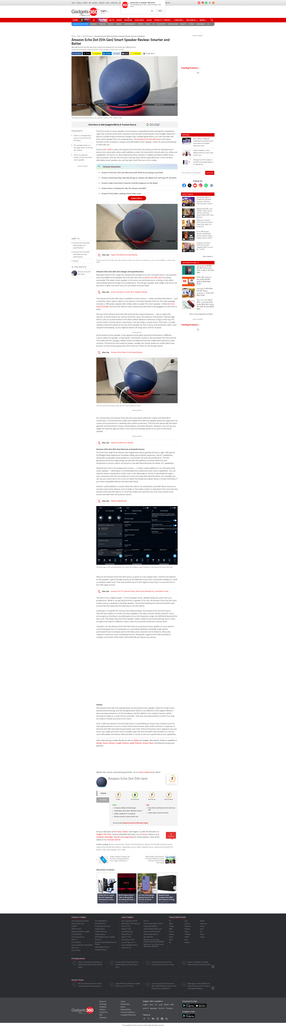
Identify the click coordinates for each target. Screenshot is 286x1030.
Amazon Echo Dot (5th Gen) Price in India (158, 844)
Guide (149, 20)
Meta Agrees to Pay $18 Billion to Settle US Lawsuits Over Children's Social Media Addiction (199, 986)
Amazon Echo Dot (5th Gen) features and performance (81, 254)
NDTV (73, 3)
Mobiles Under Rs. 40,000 (80, 932)
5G (208, 24)
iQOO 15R (75, 948)
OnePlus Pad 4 (100, 929)
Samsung (203, 924)
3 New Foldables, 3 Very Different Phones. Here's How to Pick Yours (203, 153)
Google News (129, 837)
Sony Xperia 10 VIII (127, 940)
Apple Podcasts (136, 743)
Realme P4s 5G (126, 934)
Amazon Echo (119, 844)
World (79, 3)
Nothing (187, 929)
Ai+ (170, 921)
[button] (175, 888)
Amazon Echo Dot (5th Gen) (149, 139)
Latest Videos (187, 194)
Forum (144, 834)
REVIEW (103, 793)
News (119, 20)
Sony (202, 929)
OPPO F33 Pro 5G (101, 932)
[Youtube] (195, 185)
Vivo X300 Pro (76, 942)
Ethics (123, 1007)
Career (123, 1002)
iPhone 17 (98, 940)
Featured (186, 135)
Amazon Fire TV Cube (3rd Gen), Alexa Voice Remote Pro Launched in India (139, 591)
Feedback (102, 1007)
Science (191, 24)
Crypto (140, 24)
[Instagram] (200, 185)
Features (139, 20)
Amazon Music (148, 743)
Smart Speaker (112, 850)
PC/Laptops (161, 24)
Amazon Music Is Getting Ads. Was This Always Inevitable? (123, 188)
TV (153, 24)
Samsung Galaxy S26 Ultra (80, 921)
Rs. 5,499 (108, 149)
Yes (160, 11)
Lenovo (187, 924)
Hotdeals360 (173, 24)
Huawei (171, 934)
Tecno (202, 934)
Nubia (186, 932)
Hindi (151, 1005)
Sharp (202, 926)
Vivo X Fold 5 (76, 950)
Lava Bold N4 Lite (127, 932)
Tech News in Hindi (189, 263)
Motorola (188, 926)
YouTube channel (113, 839)
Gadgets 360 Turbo (103, 834)
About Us (102, 1002)
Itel (170, 942)
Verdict (75, 261)
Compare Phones (101, 950)
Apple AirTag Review (118, 501)
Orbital (136, 740)
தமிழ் (160, 1005)
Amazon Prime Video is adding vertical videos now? (121, 193)
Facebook (100, 837)
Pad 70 (146, 921)
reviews (125, 831)
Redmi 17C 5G (126, 937)
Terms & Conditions (128, 1012)
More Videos (207, 256)
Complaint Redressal (128, 1015)
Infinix (171, 937)
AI (94, 20)
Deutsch (162, 1008)
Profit (85, 3)
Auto (111, 20)
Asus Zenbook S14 (78, 937)
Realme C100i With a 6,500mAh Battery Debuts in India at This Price (199, 963)
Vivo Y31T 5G (125, 926)
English (145, 1005)
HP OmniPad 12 (100, 924)
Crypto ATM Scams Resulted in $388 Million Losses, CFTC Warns (128, 985)
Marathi (167, 3)
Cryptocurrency (100, 934)
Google (171, 926)
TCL (201, 932)
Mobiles (94, 24)
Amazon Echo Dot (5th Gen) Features (109, 847)
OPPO (187, 937)
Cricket (101, 3)
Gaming (119, 24)
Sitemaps (103, 1004)
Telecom (102, 24)
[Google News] (211, 185)
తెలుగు (166, 1005)
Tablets (183, 24)
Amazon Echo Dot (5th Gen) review (135, 823)
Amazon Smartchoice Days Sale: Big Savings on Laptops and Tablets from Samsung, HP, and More (138, 178)
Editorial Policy (126, 1010)
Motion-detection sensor (145, 847)
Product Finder (162, 20)
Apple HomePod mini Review (122, 442)
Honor (171, 932)
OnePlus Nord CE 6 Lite (102, 926)
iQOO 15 (74, 940)
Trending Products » (190, 68)
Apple (171, 924)
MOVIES (94, 3)
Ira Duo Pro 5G (126, 948)
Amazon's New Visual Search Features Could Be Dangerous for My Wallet (129, 183)
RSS (100, 1015)
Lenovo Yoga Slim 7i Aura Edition (82, 945)
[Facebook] (184, 185)
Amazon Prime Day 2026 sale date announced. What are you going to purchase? (132, 172)
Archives (102, 1010)
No (152, 11)
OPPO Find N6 (76, 929)
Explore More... (137, 198)
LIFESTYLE (114, 3)
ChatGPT (74, 926)
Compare (178, 20)
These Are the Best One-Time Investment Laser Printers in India (162, 963)
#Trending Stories (78, 959)
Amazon (111, 844)
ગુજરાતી (145, 1008)
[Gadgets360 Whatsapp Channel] (206, 185)
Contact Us (103, 1012)
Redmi (202, 921)
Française (169, 1008)
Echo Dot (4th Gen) (154, 277)
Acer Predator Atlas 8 (151, 934)
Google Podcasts (122, 743)
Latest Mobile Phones (102, 947)
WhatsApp (109, 837)
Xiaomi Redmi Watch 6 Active (153, 924)
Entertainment (129, 24)
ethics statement (145, 772)
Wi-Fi (119, 850)
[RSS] (213, 3)
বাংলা (155, 1005)
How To (111, 24)
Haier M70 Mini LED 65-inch (153, 929)
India (104, 850)
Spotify (99, 743)
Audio (148, 24)
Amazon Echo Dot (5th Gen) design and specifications (81, 245)
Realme (187, 942)
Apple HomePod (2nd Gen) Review (124, 255)
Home (75, 20)
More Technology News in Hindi (201, 314)
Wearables (201, 24)
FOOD (107, 3)
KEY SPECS (103, 800)
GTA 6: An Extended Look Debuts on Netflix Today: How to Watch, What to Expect (90, 964)
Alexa (124, 850)
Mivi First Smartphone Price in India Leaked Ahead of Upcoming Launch (90, 985)
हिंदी (90, 3)
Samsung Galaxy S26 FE (129, 921)
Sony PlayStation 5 (101, 921)
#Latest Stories (78, 980)
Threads (117, 837)
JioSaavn (112, 743)
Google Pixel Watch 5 (151, 926)
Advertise (102, 1018)
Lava (186, 921)
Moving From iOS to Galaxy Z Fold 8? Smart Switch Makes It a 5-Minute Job (203, 162)
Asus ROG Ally (148, 937)
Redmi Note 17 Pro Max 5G (130, 924)
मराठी (171, 1005)
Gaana (105, 743)
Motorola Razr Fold (78, 924)
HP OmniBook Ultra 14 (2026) (105, 937)
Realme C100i (126, 929)
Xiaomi (202, 937)
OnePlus (187, 934)
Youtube (153, 1018)
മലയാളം (153, 1008)
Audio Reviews (88, 36)
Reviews (128, 20)
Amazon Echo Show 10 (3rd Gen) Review (126, 352)
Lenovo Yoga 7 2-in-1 (128, 942)
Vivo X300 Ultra (77, 934)
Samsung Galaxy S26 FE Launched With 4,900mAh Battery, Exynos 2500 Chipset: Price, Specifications (163, 986)
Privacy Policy (125, 1004)
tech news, (118, 831)
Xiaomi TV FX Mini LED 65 (152, 932)
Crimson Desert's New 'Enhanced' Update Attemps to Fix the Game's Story (127, 964)
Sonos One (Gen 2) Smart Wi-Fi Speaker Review (129, 292)
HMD (170, 929)
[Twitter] (189, 185)
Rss (166, 1018)
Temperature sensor (129, 847)
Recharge (191, 20)
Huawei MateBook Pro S (129, 945)
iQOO (171, 940)
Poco (186, 940)
